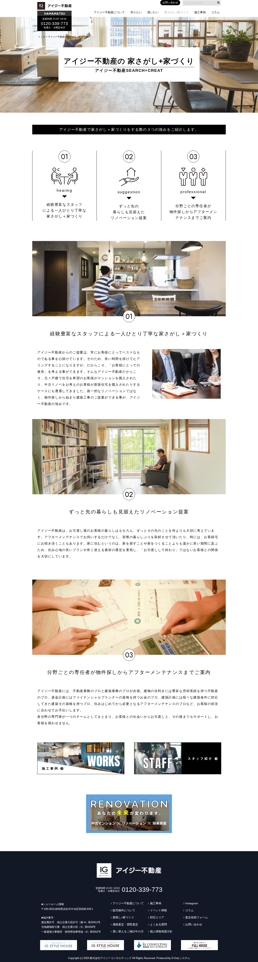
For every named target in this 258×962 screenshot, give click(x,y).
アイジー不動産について (109, 12)
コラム (215, 12)
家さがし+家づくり (176, 12)
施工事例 (200, 12)
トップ (41, 37)
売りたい (136, 12)
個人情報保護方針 (161, 931)
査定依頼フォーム (196, 917)
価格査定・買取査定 (125, 924)
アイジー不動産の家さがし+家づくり (68, 37)
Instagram (191, 903)
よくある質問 (158, 924)
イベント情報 (158, 910)
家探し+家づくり (123, 917)
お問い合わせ (170, 2)
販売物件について (124, 910)
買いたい (153, 12)
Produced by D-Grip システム (173, 958)
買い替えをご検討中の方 (128, 931)
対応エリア (157, 917)
